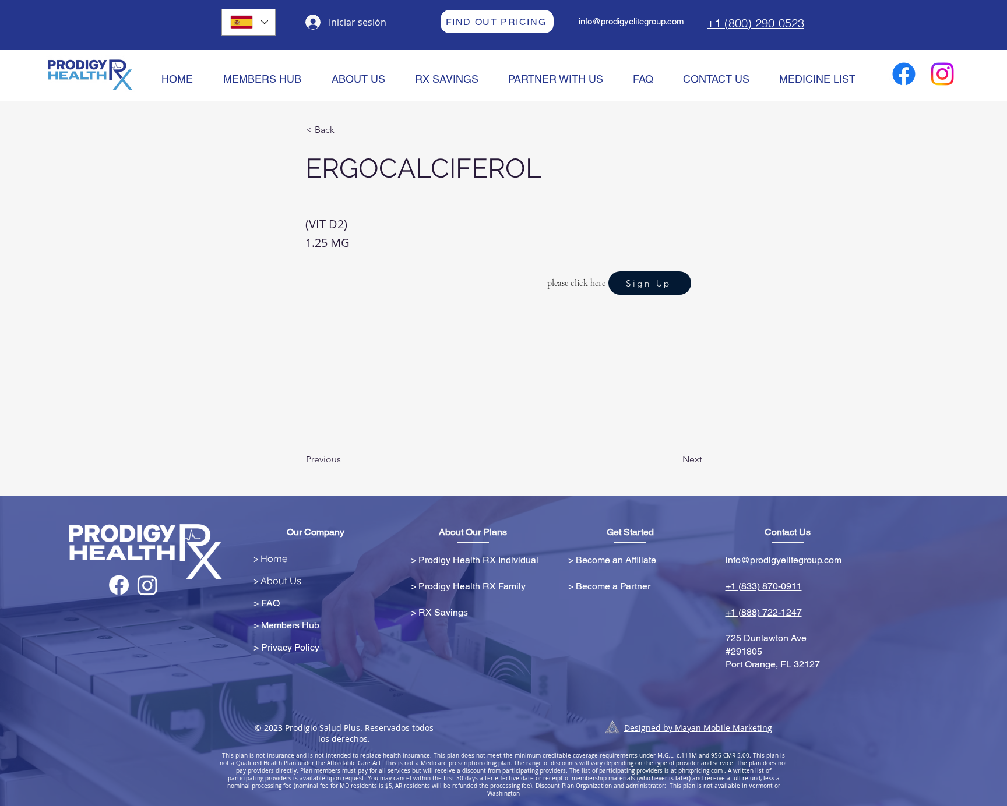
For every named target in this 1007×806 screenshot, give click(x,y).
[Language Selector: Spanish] (248, 22)
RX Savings (443, 612)
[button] (344, 130)
